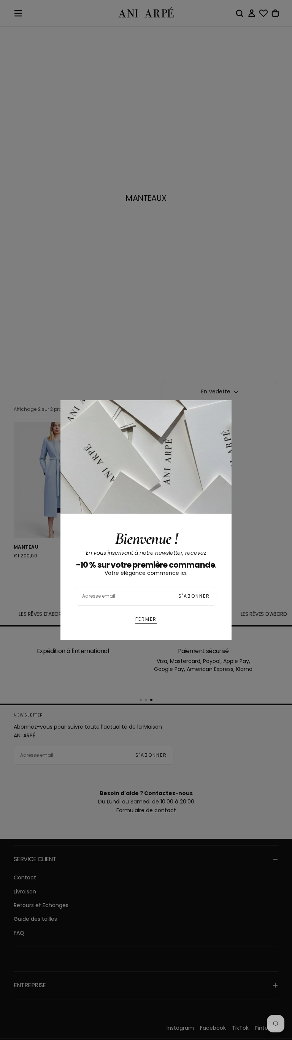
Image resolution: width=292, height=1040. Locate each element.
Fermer (146, 619)
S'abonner (194, 596)
